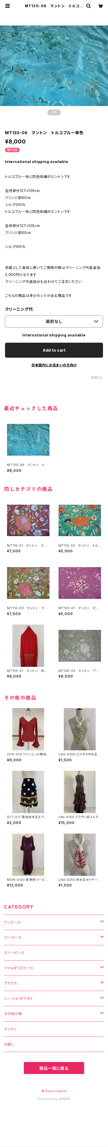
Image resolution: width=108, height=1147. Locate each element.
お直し (9, 1044)
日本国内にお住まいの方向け (54, 365)
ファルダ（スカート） (19, 968)
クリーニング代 (19, 309)
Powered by (48, 1099)
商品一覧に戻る (54, 1068)
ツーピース (13, 937)
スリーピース (14, 953)
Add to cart (54, 350)
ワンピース (12, 922)
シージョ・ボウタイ (18, 998)
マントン (10, 1029)
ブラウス (10, 983)
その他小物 (13, 1014)
